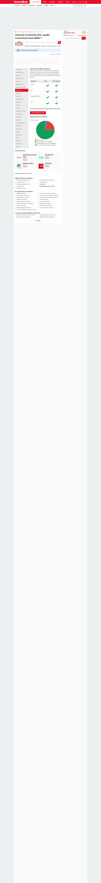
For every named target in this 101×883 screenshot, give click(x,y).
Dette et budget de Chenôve (23, 207)
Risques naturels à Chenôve (23, 201)
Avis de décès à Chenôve (22, 195)
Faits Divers (31, 5)
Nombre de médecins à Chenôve (24, 203)
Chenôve (30, 32)
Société (24, 5)
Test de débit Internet (38, 113)
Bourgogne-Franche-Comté (47, 186)
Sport (44, 2)
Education (39, 5)
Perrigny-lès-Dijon (51, 46)
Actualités (35, 2)
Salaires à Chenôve (21, 193)
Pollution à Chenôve (21, 199)
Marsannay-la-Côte (35, 46)
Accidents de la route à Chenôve (48, 193)
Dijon (59, 46)
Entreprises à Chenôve (45, 205)
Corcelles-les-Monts (45, 180)
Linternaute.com (69, 35)
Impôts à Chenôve (21, 205)
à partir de (30, 157)
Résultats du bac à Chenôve (23, 217)
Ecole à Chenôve (44, 199)
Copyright (37, 220)
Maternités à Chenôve (45, 203)
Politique (17, 5)
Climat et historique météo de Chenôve (26, 209)
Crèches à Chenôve (45, 201)
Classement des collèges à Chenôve (49, 195)
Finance (60, 2)
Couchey (18, 188)
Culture (52, 2)
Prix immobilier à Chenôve (46, 207)
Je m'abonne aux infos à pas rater (29, 50)
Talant (41, 182)
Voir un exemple (82, 35)
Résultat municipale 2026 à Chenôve (25, 215)
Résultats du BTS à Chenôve (47, 217)
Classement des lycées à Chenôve (48, 197)
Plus (73, 2)
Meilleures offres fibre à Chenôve (23, 173)
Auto (67, 2)
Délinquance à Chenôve (22, 197)
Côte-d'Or (24, 32)
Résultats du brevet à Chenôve (47, 215)
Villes (51, 5)
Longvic (44, 46)
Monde (46, 5)
